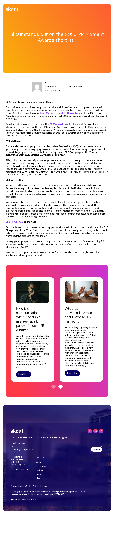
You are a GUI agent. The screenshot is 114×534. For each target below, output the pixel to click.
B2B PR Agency (14, 222)
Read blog (23, 374)
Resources (41, 474)
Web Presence (29, 499)
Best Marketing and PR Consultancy (61, 113)
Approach (41, 466)
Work (38, 462)
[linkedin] (90, 431)
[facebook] (101, 431)
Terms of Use (46, 486)
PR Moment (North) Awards (65, 124)
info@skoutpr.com (20, 469)
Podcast (40, 470)
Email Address (19, 443)
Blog (38, 477)
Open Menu (107, 9)
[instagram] (95, 431)
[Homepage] (12, 9)
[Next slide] (60, 387)
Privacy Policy (17, 486)
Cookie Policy (31, 486)
